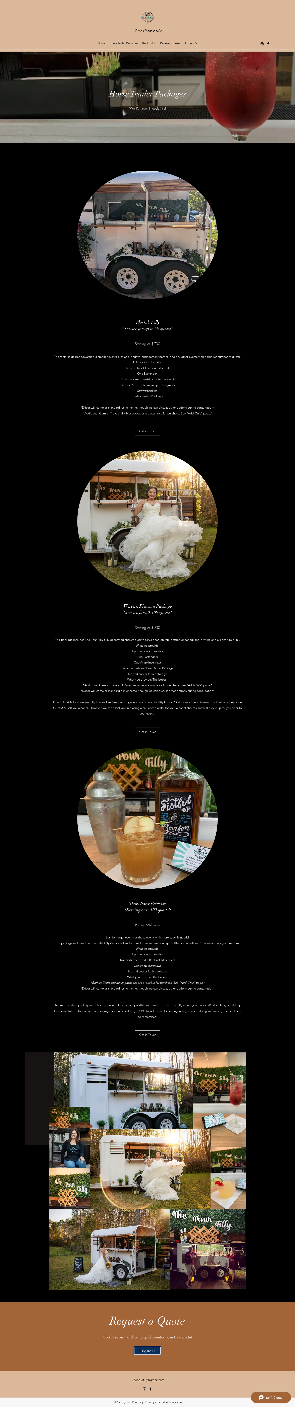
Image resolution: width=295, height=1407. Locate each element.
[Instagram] (262, 44)
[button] (147, 731)
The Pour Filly (148, 30)
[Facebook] (268, 44)
